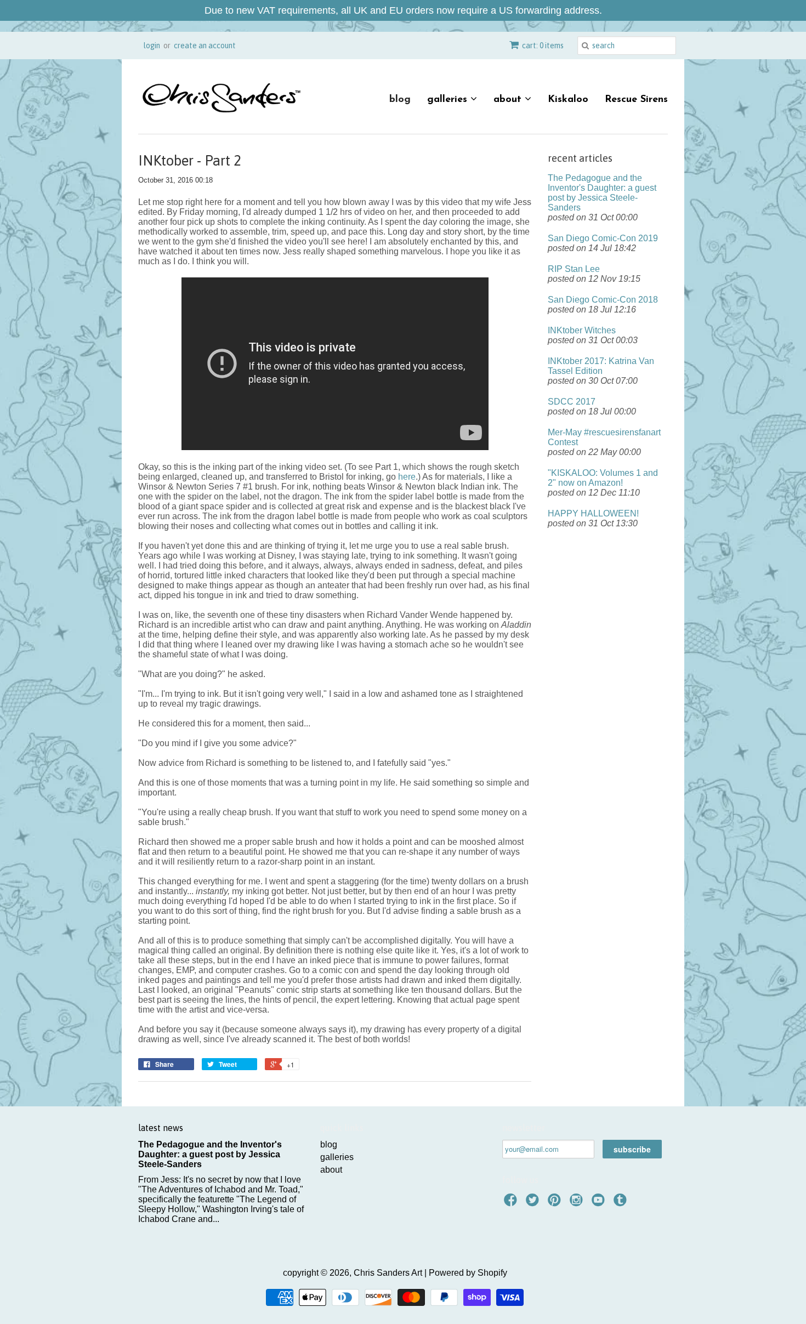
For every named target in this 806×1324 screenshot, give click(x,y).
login (152, 45)
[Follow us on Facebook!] (512, 1203)
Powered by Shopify (468, 1272)
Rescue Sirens (636, 100)
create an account (205, 45)
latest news (160, 1128)
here (407, 476)
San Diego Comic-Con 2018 (603, 299)
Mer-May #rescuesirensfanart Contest (604, 437)
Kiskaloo (568, 100)
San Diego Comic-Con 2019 (603, 238)
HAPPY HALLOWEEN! (593, 513)
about (509, 100)
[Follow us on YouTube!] (600, 1203)
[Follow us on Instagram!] (578, 1203)
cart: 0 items (543, 45)
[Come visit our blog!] (622, 1203)
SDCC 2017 (571, 401)
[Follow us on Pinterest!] (556, 1203)
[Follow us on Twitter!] (534, 1203)
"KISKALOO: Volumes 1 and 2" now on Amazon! (603, 477)
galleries (448, 100)
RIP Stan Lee (574, 269)
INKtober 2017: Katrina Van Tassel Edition (601, 366)
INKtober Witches (582, 330)
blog (400, 100)
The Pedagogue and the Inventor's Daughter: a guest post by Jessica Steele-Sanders (602, 192)
